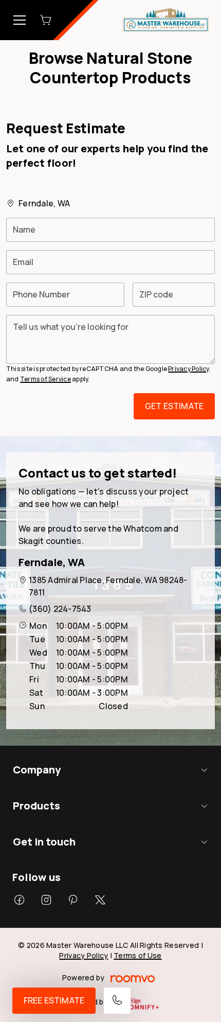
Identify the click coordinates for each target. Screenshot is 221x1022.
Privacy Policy (188, 368)
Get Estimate (174, 406)
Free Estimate (54, 1000)
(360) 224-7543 (60, 608)
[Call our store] (117, 1001)
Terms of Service (45, 379)
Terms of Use (137, 955)
